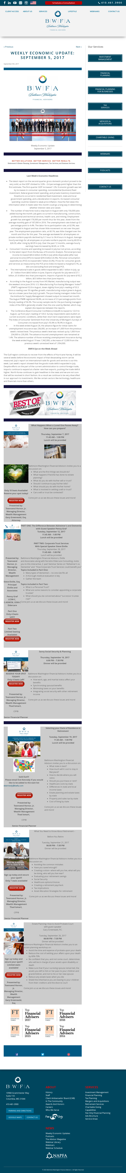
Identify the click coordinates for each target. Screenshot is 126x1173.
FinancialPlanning (105, 74)
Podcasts (105, 170)
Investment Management (97, 1092)
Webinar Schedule (54, 1148)
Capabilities (90, 1110)
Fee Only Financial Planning (97, 1113)
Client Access (12, 11)
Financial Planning (93, 1095)
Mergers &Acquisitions (105, 122)
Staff (48, 1095)
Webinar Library (53, 1142)
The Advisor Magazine (56, 1139)
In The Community (54, 1101)
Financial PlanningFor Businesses (105, 90)
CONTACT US (32, 1117)
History (49, 1092)
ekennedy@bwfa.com (13, 785)
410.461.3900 (111, 2)
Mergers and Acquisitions (97, 1101)
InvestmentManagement (105, 58)
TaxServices (105, 106)
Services (43, 11)
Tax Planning (91, 1098)
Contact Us (113, 11)
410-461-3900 (12, 1104)
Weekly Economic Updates (58, 1133)
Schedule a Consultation (63, 3)
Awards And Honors (55, 1104)
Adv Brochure (91, 1116)
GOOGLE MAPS (15, 1117)
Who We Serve (52, 1110)
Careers (49, 1107)
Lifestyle (72, 11)
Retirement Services (94, 1104)
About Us (27, 11)
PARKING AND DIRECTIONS (19, 1110)
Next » (79, 46)
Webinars (94, 11)
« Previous (8, 46)
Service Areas (91, 1118)
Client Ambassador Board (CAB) (60, 1098)
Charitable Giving (105, 137)
